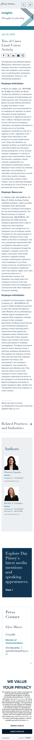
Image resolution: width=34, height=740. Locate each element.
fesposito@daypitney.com (11, 481)
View (9, 590)
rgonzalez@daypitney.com (11, 514)
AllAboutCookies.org (25, 716)
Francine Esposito (12, 472)
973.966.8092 (13, 648)
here (17, 408)
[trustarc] (28, 738)
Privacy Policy (20, 699)
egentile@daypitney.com (17, 652)
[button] (31, 663)
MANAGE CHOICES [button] (17, 726)
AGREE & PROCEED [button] (17, 731)
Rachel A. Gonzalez (13, 503)
